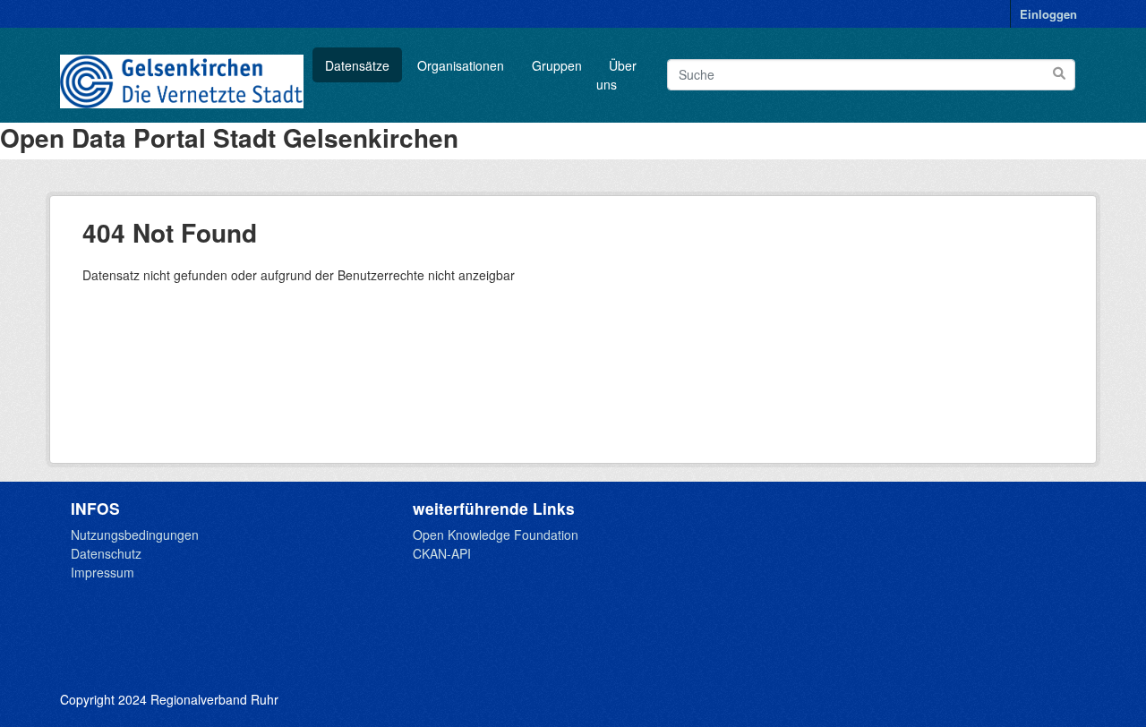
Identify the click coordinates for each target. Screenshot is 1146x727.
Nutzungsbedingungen (135, 534)
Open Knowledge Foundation (495, 534)
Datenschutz (106, 553)
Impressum (102, 572)
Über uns (616, 74)
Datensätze (357, 65)
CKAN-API (442, 553)
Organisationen (460, 65)
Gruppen (557, 65)
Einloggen (1048, 13)
